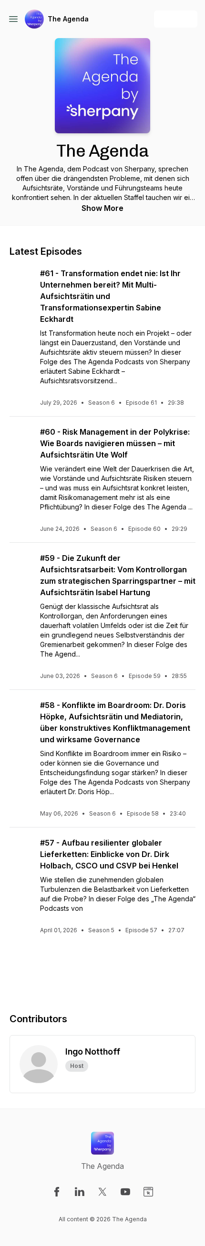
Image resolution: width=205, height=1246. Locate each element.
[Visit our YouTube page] (125, 1191)
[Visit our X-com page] (102, 1191)
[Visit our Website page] (148, 1191)
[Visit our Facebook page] (57, 1191)
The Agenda (68, 19)
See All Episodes (102, 968)
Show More (102, 208)
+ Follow (176, 19)
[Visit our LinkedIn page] (79, 1191)
